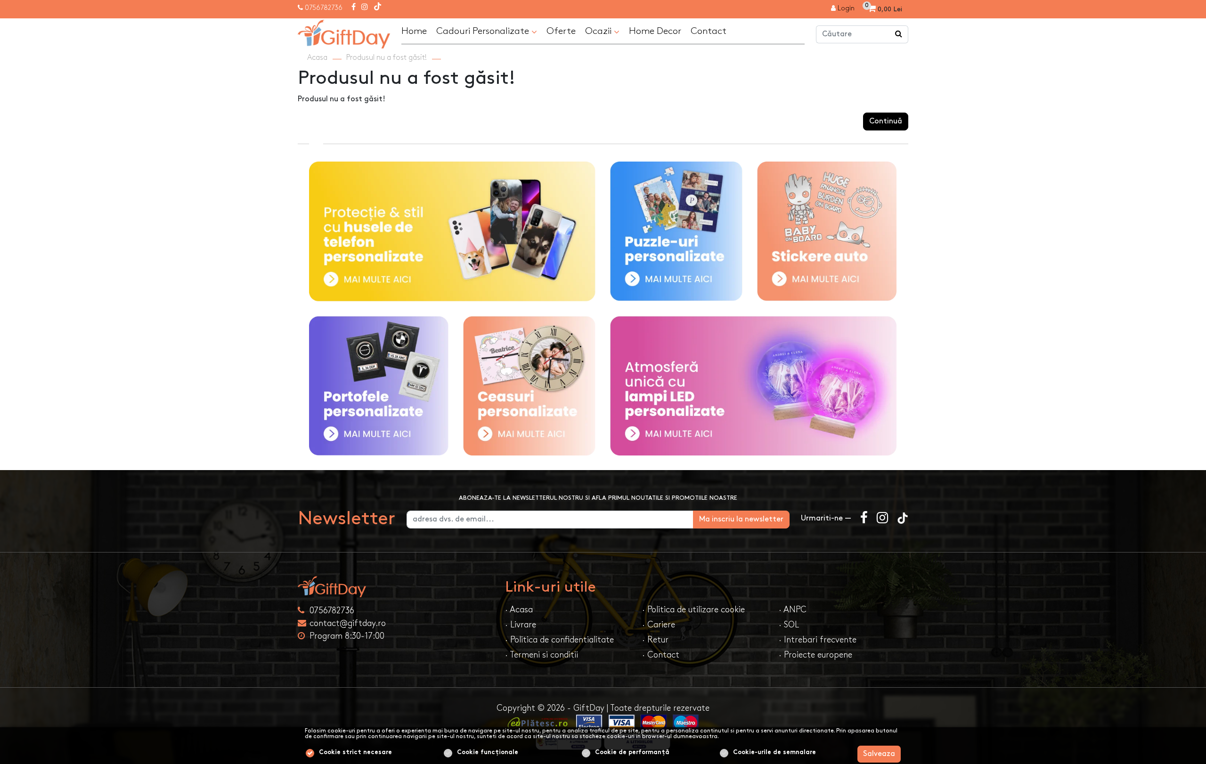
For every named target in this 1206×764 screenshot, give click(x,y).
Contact (708, 31)
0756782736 (323, 8)
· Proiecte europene (815, 655)
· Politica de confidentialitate (559, 640)
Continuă (885, 121)
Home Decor (655, 31)
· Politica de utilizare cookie (693, 610)
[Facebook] (353, 7)
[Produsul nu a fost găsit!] (344, 32)
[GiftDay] (396, 586)
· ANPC (793, 610)
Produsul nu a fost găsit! (386, 57)
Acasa (317, 57)
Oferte (561, 31)
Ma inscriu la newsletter (741, 519)
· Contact (660, 655)
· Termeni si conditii (541, 655)
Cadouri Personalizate (483, 31)
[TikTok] (378, 7)
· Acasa (519, 610)
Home (414, 31)
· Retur (655, 640)
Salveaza (879, 753)
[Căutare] (898, 34)
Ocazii (599, 31)
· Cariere (658, 625)
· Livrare (520, 625)
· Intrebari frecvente (817, 640)
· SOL (789, 625)
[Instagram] (364, 7)
